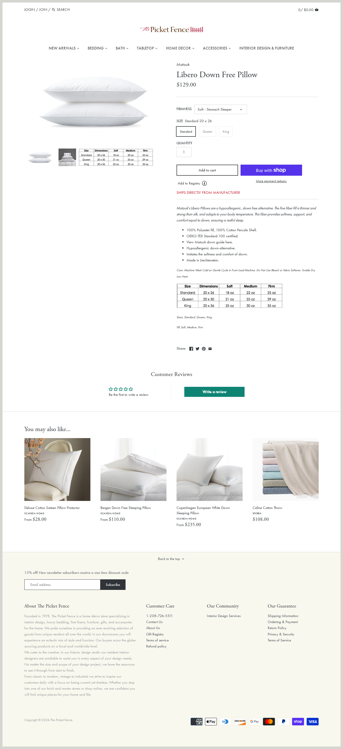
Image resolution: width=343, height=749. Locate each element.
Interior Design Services (224, 615)
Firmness (184, 109)
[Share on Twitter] (197, 347)
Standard (186, 131)
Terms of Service (279, 640)
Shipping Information (283, 615)
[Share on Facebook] (191, 347)
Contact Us (154, 621)
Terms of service (157, 640)
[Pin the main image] (204, 347)
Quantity (184, 143)
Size (180, 121)
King (226, 131)
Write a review (214, 391)
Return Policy (277, 627)
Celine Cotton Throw (267, 510)
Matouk (183, 64)
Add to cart (207, 170)
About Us (153, 627)
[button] (207, 183)
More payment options (271, 181)
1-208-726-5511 (159, 615)
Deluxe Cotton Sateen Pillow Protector (52, 510)
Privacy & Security (281, 634)
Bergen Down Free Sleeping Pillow (125, 510)
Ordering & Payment (283, 621)
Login (29, 9)
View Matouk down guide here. (210, 242)
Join (43, 9)
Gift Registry (155, 634)
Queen (207, 131)
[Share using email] (210, 347)
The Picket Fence (61, 720)
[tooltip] (204, 183)
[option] (40, 157)
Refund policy (156, 646)
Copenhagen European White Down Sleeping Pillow (203, 512)
